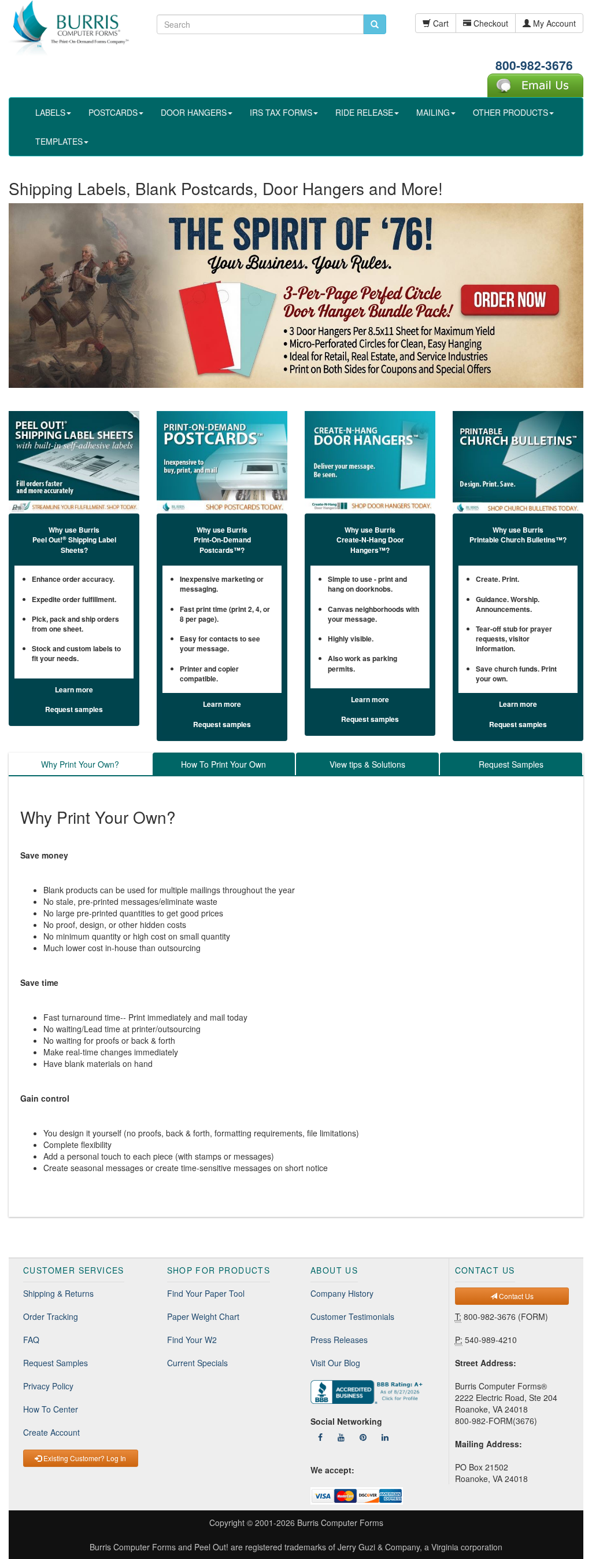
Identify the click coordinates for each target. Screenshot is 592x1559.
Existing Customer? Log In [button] (84, 1458)
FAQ (31, 1339)
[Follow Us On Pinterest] (363, 1437)
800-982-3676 (534, 65)
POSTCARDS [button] (113, 112)
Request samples (74, 709)
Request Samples (55, 1363)
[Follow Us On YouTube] (341, 1437)
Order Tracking (50, 1316)
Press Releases (339, 1339)
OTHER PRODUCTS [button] (510, 112)
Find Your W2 (192, 1339)
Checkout (489, 23)
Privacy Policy (48, 1386)
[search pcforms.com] (374, 24)
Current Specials (197, 1363)
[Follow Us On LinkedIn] (385, 1437)
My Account (553, 23)
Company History (341, 1293)
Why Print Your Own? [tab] (80, 764)
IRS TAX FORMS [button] (281, 112)
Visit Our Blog (335, 1363)
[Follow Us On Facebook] (320, 1437)
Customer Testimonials (352, 1316)
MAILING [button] (433, 112)
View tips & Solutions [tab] (367, 764)
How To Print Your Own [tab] (223, 764)
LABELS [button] (50, 112)
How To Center (50, 1409)
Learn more (74, 689)
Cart (440, 23)
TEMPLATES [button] (59, 141)
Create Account (51, 1432)
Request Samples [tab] (511, 764)
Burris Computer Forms (340, 1522)
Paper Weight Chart (203, 1316)
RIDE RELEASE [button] (364, 112)
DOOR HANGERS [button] (194, 112)
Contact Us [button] (515, 1296)
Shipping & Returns (58, 1293)
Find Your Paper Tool (206, 1293)
